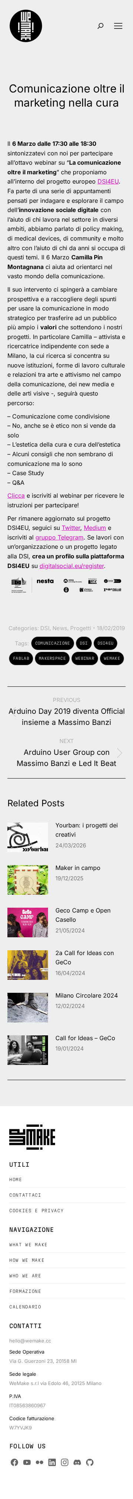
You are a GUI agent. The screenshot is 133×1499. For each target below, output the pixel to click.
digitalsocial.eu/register (72, 565)
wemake (112, 658)
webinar (84, 658)
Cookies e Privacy (36, 1210)
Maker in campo (77, 867)
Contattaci (25, 1195)
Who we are (25, 1275)
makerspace (52, 658)
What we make (28, 1244)
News (59, 628)
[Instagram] (64, 1462)
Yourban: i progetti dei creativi (86, 829)
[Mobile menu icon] (118, 26)
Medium (95, 527)
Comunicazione (52, 643)
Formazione (25, 1291)
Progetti (80, 628)
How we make (26, 1260)
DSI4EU (108, 181)
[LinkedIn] (52, 1462)
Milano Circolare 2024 (86, 995)
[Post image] (27, 837)
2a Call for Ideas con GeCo (84, 957)
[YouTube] (27, 1462)
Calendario (25, 1306)
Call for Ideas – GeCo (85, 1038)
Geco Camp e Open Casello (82, 915)
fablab (21, 658)
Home (15, 1179)
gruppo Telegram (59, 537)
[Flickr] (39, 1462)
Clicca (16, 495)
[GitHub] (90, 1462)
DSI (45, 628)
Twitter (71, 527)
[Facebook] (14, 1462)
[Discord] (77, 1462)
